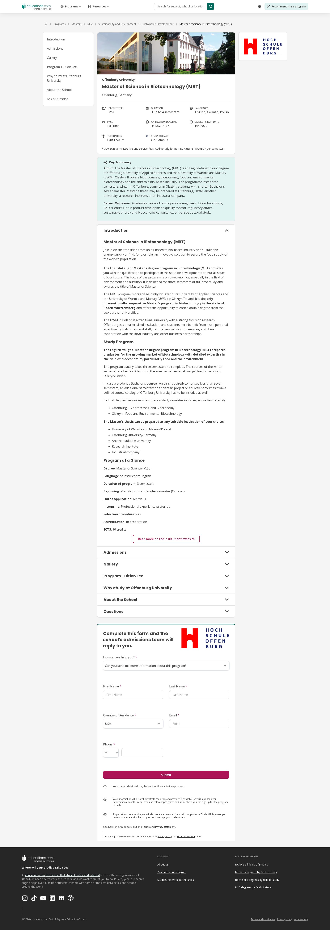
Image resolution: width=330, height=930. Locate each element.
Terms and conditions (263, 919)
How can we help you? (120, 657)
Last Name (178, 686)
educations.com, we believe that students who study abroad (62, 875)
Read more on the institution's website (166, 539)
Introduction (56, 39)
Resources (99, 6)
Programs (71, 6)
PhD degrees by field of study (253, 887)
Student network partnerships (175, 880)
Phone (109, 744)
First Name (112, 686)
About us (162, 864)
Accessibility (301, 919)
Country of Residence (119, 715)
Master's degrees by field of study (256, 872)
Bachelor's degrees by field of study (257, 880)
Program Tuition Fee (62, 67)
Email (174, 715)
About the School (59, 90)
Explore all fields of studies (251, 864)
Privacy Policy (165, 836)
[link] (205, 24)
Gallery (52, 58)
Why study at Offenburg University (64, 78)
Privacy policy (284, 919)
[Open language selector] (259, 6)
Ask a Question (58, 99)
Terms (146, 826)
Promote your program (171, 872)
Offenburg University (118, 79)
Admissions (55, 48)
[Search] (210, 6)
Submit (166, 775)
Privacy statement (165, 826)
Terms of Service (186, 836)
